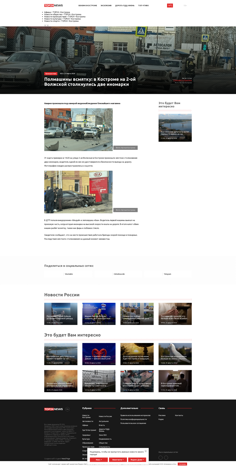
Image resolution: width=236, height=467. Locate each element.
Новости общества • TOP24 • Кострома (62, 14)
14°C (170, 5)
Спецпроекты (104, 447)
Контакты (179, 415)
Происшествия (88, 447)
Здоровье (86, 435)
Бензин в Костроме (88, 6)
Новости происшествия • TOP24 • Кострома (64, 16)
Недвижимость (105, 439)
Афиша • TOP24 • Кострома (57, 12)
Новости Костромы (86, 416)
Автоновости (87, 421)
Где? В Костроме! (89, 430)
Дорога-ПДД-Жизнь (124, 6)
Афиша (85, 425)
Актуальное (104, 421)
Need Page (66, 459)
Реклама (162, 415)
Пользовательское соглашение (133, 423)
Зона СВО (103, 435)
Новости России (105, 416)
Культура (86, 439)
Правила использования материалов (135, 415)
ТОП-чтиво (143, 6)
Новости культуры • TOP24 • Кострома (62, 19)
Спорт (84, 451)
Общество (103, 443)
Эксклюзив (106, 6)
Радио (161, 419)
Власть (102, 425)
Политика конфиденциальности (133, 419)
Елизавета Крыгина (183, 80)
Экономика (86, 455)
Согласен (182, 464)
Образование (87, 443)
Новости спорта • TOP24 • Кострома (61, 21)
